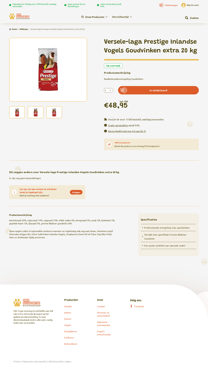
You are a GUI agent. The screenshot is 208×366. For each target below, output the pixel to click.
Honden (68, 306)
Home (14, 29)
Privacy (17, 361)
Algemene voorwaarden (35, 361)
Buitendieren (70, 343)
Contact (101, 306)
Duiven (67, 318)
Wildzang (24, 29)
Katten (67, 312)
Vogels (67, 325)
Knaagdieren (70, 331)
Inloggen (76, 192)
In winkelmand (158, 90)
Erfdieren (69, 337)
